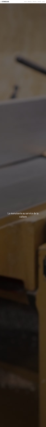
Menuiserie (35, 1)
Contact (43, 1)
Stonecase (39, 1)
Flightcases (30, 1)
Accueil (25, 1)
